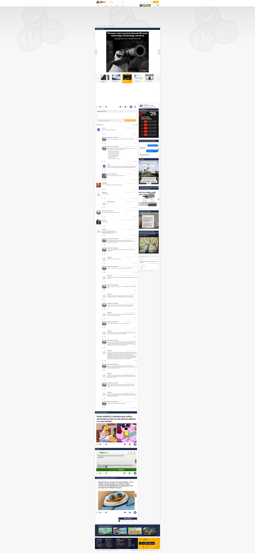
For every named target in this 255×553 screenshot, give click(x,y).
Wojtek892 (104, 183)
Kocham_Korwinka (112, 174)
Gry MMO (108, 539)
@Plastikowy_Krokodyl (111, 148)
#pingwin (150, 106)
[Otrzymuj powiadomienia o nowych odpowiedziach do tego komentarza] (136, 173)
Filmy (111, 5)
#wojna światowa (153, 107)
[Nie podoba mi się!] (108, 106)
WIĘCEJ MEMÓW (128, 518)
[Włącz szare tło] (157, 5)
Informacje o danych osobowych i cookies (131, 545)
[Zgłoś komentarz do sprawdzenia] (135, 128)
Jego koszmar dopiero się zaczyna (106, 478)
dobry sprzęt (110, 25)
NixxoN (104, 220)
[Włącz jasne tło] (156, 5)
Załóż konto (150, 2)
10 (133, 520)
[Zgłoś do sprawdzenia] (135, 106)
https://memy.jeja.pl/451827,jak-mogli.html (109, 232)
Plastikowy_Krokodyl (112, 137)
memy (101, 25)
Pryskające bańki (99, 545)
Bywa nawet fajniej (101, 412)
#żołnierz (153, 106)
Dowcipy (117, 5)
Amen (98, 449)
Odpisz (136, 134)
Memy (106, 5)
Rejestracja (119, 541)
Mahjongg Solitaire (99, 546)
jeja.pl (97, 25)
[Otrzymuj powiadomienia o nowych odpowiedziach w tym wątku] (136, 128)
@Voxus (108, 139)
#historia (148, 107)
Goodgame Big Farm (109, 546)
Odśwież (134, 124)
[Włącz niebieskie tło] (158, 5)
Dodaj (155, 2)
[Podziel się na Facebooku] (131, 106)
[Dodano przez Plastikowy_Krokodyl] (113, 159)
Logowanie (118, 542)
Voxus (103, 128)
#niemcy (144, 107)
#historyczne (149, 108)
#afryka (146, 106)
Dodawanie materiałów (120, 543)
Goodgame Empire (109, 545)
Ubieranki (123, 5)
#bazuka (145, 108)
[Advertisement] (127, 93)
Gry (102, 5)
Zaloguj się (144, 2)
